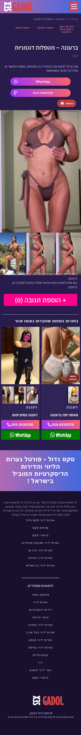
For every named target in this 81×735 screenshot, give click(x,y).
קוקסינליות (40, 655)
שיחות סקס (40, 527)
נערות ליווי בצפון (40, 640)
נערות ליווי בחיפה (40, 647)
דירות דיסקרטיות (40, 609)
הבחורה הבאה (22, 27)
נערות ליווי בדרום (40, 550)
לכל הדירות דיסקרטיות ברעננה (67, 29)
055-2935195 (22, 424)
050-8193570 (62, 424)
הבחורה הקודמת (45, 27)
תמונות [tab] (69, 103)
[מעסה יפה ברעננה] (61, 355)
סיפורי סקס (40, 535)
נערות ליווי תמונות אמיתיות (40, 543)
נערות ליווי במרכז (40, 625)
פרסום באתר (40, 594)
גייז (40, 662)
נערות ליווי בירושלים (40, 565)
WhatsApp (43, 81)
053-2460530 (43, 93)
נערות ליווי (72, 19)
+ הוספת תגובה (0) (40, 300)
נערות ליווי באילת (40, 558)
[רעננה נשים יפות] (20, 355)
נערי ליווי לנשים (40, 670)
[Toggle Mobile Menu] (74, 6)
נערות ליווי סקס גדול (40, 520)
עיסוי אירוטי (40, 617)
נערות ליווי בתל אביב (40, 632)
